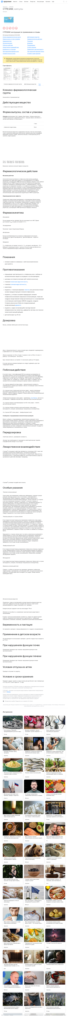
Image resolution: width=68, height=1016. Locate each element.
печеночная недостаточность (18, 281)
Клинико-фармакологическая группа (12, 37)
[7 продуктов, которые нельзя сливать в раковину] (55, 853)
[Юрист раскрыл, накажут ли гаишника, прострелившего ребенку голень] (55, 875)
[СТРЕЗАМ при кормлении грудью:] (7, 28)
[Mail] (2, 1)
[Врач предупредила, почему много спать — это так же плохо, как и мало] (34, 917)
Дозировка (30, 43)
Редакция (26, 1015)
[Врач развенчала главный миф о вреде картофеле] (13, 939)
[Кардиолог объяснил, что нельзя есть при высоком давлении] (13, 832)
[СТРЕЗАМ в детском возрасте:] (10, 28)
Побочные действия (8, 45)
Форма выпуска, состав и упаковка (11, 39)
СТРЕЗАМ (11, 6)
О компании (6, 1015)
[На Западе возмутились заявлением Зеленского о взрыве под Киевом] (34, 790)
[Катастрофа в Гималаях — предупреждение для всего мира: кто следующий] (13, 726)
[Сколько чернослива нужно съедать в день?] (34, 875)
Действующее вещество (33, 37)
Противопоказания (7, 43)
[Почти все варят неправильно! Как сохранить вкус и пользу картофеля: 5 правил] (13, 768)
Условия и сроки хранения (33, 53)
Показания (30, 41)
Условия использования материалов (36, 1015)
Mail (2, 1015)
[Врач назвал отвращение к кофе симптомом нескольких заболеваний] (13, 917)
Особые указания (31, 47)
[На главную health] (7, 1)
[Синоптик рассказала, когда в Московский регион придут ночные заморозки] (13, 1003)
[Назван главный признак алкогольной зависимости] (55, 981)
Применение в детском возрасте (35, 49)
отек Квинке (34, 398)
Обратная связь (47, 1015)
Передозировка (31, 45)
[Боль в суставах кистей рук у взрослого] (34, 981)
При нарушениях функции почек (11, 51)
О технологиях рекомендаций (57, 1015)
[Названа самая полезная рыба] (34, 768)
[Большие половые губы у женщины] (13, 747)
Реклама (11, 1015)
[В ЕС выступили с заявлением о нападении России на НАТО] (34, 896)
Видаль (8, 691)
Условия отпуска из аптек (9, 53)
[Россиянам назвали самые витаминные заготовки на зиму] (55, 917)
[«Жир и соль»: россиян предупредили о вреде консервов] (13, 853)
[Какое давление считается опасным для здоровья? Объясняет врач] (55, 726)
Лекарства (5, 6)
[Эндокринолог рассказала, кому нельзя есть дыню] (34, 939)
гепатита (27, 289)
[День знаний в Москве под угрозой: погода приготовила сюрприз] (13, 875)
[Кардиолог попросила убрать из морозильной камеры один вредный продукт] (34, 747)
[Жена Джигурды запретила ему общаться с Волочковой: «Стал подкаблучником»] (55, 832)
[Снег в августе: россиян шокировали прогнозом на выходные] (55, 1003)
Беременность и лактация (9, 49)
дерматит (18, 305)
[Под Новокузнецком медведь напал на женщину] (34, 853)
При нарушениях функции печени (35, 51)
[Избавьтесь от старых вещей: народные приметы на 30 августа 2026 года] (55, 811)
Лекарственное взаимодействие (11, 47)
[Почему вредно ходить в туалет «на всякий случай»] (34, 960)
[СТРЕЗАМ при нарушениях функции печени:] (13, 28)
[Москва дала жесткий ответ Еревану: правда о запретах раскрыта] (13, 790)
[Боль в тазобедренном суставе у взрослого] (34, 1003)
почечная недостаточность (18, 284)
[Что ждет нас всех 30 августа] (55, 939)
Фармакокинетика (7, 41)
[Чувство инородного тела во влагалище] (13, 896)
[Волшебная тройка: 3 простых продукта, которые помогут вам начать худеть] (55, 896)
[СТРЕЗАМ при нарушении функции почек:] (16, 28)
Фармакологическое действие (34, 39)
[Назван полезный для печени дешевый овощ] (55, 790)
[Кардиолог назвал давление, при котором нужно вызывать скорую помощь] (55, 747)
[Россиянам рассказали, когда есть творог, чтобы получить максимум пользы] (34, 811)
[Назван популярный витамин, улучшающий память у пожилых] (55, 768)
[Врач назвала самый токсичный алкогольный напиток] (13, 811)
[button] (9, 20)
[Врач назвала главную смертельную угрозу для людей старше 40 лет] (34, 832)
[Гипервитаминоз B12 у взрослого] (55, 960)
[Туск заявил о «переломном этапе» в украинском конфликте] (13, 981)
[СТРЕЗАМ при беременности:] (4, 28)
